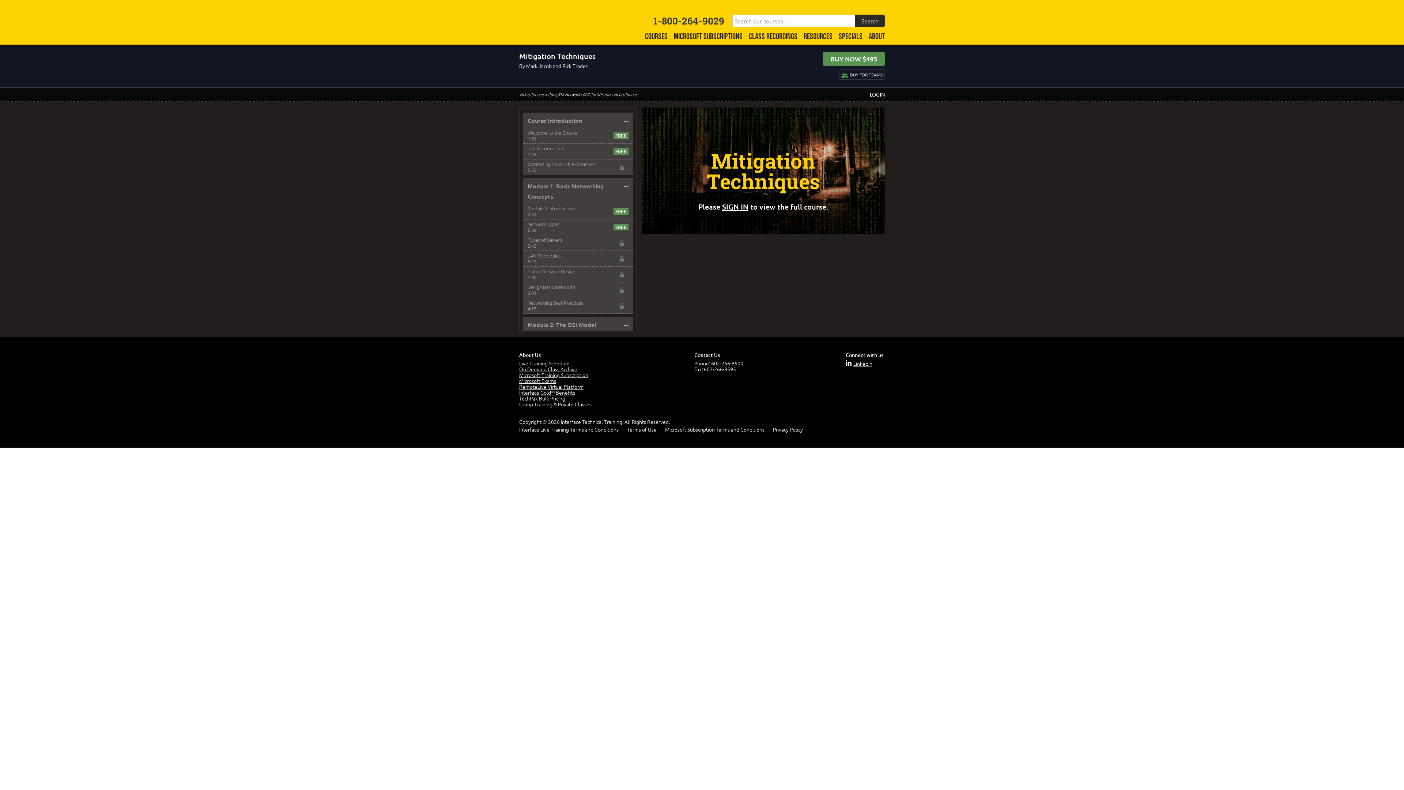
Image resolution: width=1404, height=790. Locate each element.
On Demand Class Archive (548, 369)
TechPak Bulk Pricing (542, 398)
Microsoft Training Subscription (553, 375)
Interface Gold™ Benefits (547, 392)
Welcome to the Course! (553, 132)
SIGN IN (735, 206)
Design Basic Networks (551, 286)
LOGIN (877, 94)
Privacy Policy (788, 429)
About (877, 37)
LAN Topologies (544, 255)
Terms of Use (642, 429)
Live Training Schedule (544, 363)
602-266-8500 (727, 363)
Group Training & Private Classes (555, 404)
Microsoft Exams (537, 380)
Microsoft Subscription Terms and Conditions (715, 429)
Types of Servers (545, 239)
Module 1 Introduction (551, 208)
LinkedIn (862, 363)
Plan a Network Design (551, 271)
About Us (530, 354)
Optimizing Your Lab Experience (561, 164)
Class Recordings (773, 37)
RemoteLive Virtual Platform (551, 386)
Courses (656, 37)
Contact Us (707, 354)
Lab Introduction (545, 148)
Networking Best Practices (555, 302)
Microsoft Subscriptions (708, 37)
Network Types (543, 224)
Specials (851, 37)
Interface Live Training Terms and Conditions (569, 429)
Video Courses (531, 94)
